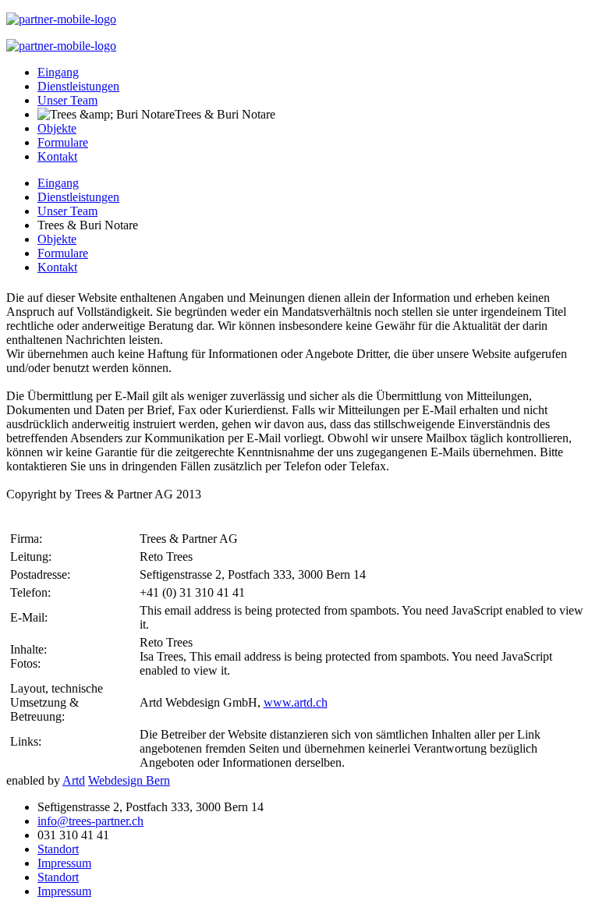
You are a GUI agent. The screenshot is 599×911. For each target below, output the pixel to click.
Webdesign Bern (129, 780)
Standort (58, 849)
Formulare (62, 142)
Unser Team (67, 100)
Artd (73, 780)
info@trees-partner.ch (90, 821)
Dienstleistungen (78, 86)
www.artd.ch (296, 702)
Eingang (58, 72)
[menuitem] (58, 183)
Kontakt (57, 156)
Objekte (56, 128)
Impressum (64, 863)
